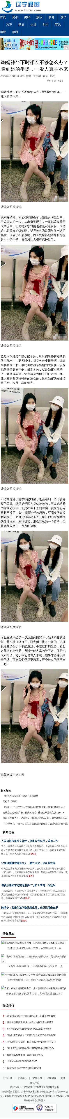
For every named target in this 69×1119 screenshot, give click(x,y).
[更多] (33, 853)
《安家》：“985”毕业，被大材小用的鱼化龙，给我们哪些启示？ (34, 807)
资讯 (15, 17)
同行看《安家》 (10, 801)
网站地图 (52, 1078)
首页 (3, 17)
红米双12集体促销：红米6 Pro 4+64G (25, 1055)
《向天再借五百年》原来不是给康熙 (20, 796)
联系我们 (22, 1078)
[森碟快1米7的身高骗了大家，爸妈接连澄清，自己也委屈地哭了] (33, 942)
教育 (51, 17)
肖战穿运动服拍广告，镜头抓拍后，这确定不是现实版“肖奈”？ (33, 812)
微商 (15, 32)
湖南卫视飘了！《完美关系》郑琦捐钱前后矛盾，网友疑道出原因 (35, 818)
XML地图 (37, 1078)
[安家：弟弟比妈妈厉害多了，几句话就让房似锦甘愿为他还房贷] (33, 988)
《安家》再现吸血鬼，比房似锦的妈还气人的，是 (34, 966)
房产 (64, 17)
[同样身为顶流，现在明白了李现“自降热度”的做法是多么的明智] (33, 974)
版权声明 (34, 1082)
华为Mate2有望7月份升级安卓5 (22, 1061)
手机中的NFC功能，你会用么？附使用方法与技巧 (31, 1042)
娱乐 (39, 17)
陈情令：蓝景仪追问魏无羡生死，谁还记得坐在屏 (29, 907)
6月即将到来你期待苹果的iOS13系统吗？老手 (29, 1029)
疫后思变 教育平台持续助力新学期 (24, 1068)
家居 (21, 24)
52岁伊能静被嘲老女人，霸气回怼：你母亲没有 (28, 863)
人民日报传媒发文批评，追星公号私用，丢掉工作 (29, 840)
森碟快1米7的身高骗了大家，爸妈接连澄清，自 (34, 948)
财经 (27, 17)
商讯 (58, 24)
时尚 (46, 24)
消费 (3, 32)
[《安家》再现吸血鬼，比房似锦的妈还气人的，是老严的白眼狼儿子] (34, 961)
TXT (63, 1078)
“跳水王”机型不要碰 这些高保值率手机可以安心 (30, 1048)
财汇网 (19, 774)
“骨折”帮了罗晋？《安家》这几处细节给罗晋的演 (31, 1035)
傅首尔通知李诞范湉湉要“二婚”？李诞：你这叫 (28, 885)
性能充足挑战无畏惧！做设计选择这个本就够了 (30, 1022)
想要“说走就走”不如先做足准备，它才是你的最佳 (31, 1016)
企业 (33, 24)
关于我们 (7, 1078)
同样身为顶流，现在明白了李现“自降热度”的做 (34, 980)
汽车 (9, 24)
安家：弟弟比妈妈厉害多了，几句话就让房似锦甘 (34, 993)
